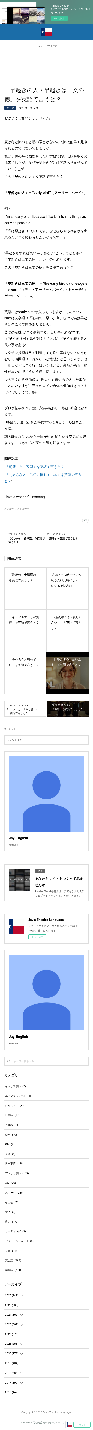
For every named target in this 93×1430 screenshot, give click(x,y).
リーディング (15, 1231)
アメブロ (52, 46)
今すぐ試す (59, 18)
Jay (10, 1182)
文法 (10, 1212)
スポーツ (14, 1192)
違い (11, 1221)
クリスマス (15, 1105)
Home (39, 46)
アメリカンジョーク (19, 1241)
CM (9, 1144)
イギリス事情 (15, 1086)
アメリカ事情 (17, 1173)
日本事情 (14, 1163)
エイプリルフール (18, 1095)
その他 (12, 1202)
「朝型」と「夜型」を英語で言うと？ (34, 466)
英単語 (13, 1270)
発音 (11, 1250)
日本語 (12, 1115)
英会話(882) (10, 508)
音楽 (10, 1154)
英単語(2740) (23, 508)
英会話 (10, 107)
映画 (11, 1134)
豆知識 (12, 1124)
